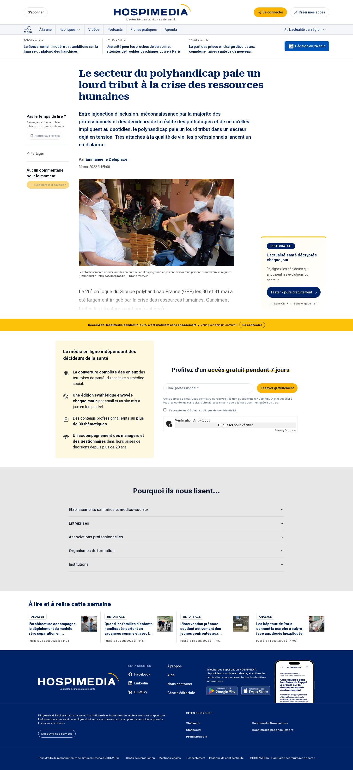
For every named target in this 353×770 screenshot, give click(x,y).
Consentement (195, 758)
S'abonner (36, 12)
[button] (176, 325)
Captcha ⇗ (285, 430)
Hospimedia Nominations (270, 723)
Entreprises (79, 523)
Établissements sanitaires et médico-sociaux (109, 509)
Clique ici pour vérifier (235, 425)
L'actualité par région (305, 29)
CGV (190, 410)
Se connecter (252, 325)
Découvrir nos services (57, 733)
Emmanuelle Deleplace (107, 159)
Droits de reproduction (140, 758)
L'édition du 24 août (310, 46)
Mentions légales (170, 758)
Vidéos (94, 29)
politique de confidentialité (219, 410)
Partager (37, 153)
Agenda (171, 29)
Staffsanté (193, 723)
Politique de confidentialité (226, 758)
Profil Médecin (196, 736)
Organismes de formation (92, 550)
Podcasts (115, 29)
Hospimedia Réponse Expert (272, 730)
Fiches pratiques (144, 29)
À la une (45, 29)
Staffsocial (193, 730)
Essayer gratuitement (277, 388)
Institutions (79, 564)
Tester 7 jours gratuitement (291, 292)
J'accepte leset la (202, 410)
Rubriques (68, 29)
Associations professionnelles (96, 537)
